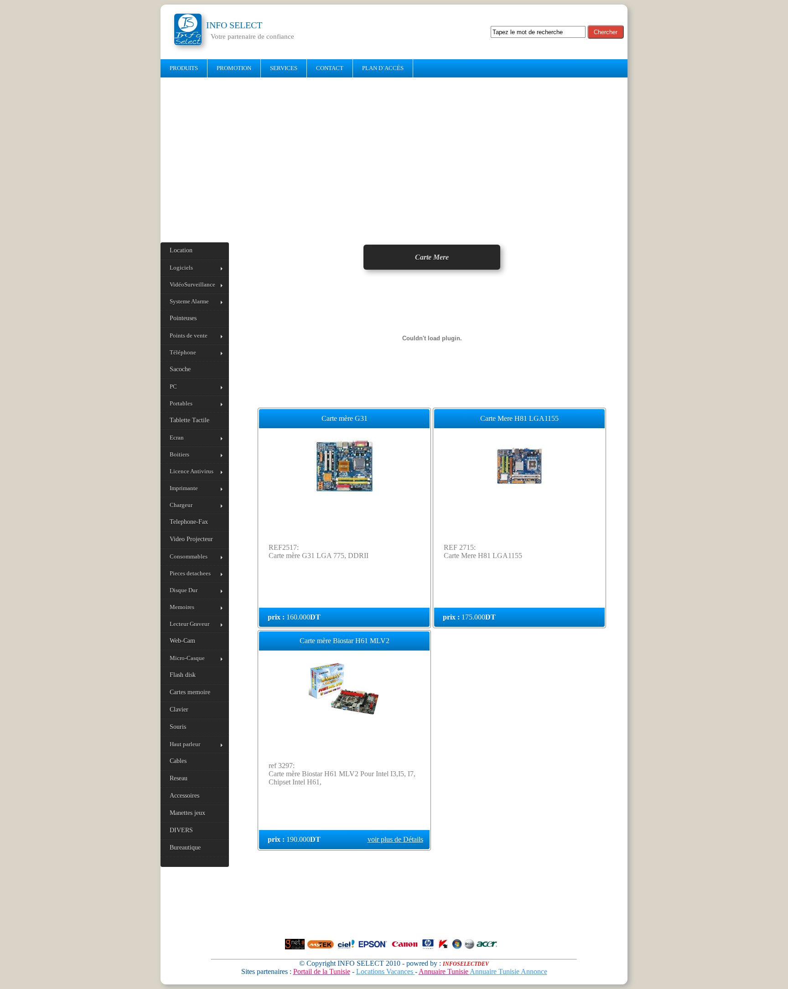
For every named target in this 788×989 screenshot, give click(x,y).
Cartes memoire (190, 692)
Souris (178, 726)
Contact (329, 68)
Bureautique (185, 847)
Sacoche (180, 369)
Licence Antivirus (191, 471)
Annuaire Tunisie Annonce (508, 971)
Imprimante (184, 488)
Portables (181, 403)
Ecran (177, 437)
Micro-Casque (187, 658)
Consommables (188, 556)
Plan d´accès (383, 68)
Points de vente (188, 335)
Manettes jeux (187, 813)
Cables (178, 761)
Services (283, 68)
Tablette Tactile (189, 420)
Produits (184, 68)
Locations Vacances (385, 971)
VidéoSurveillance (192, 284)
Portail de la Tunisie (321, 971)
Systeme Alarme (189, 301)
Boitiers (179, 454)
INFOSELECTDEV (466, 964)
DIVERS (181, 830)
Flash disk (183, 674)
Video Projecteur (191, 539)
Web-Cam (182, 640)
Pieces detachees (190, 573)
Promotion (234, 68)
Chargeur (181, 505)
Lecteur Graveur (189, 623)
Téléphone (183, 352)
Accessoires (184, 795)
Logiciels (181, 267)
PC (173, 386)
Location (181, 250)
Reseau (178, 778)
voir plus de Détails (395, 839)
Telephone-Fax (189, 521)
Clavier (179, 709)
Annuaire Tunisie (444, 971)
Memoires (182, 607)
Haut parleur (185, 744)
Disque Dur (183, 590)
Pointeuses (183, 318)
